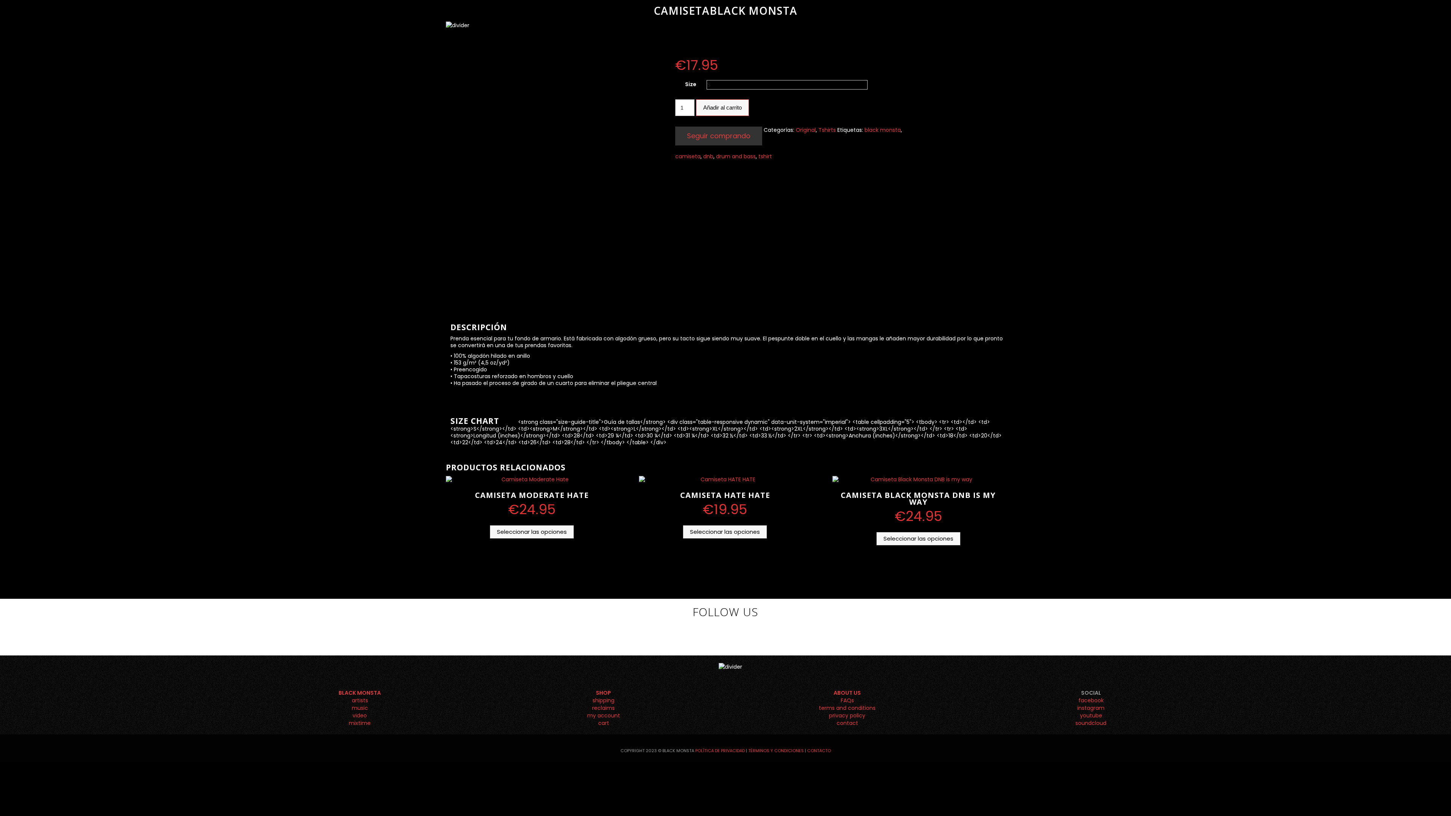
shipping (603, 700)
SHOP (603, 693)
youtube (1091, 715)
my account (603, 715)
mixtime (360, 723)
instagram (1090, 708)
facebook (1091, 700)
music (360, 708)
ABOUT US (847, 693)
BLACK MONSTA (360, 693)
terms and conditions (847, 708)
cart (603, 723)
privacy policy (847, 715)
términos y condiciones (776, 751)
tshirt (765, 156)
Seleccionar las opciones (532, 532)
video (360, 715)
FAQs (847, 700)
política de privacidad (720, 751)
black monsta (883, 130)
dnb (708, 156)
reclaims (603, 708)
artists (360, 700)
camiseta (688, 156)
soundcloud (1090, 723)
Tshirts (827, 130)
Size (690, 84)
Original (806, 130)
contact (847, 723)
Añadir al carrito (722, 107)
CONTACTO (819, 751)
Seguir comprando (718, 136)
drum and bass (736, 156)
